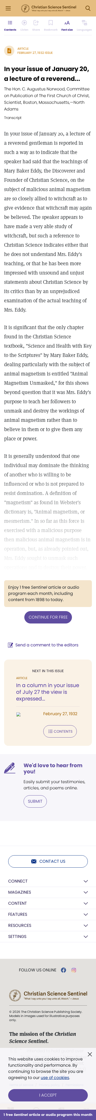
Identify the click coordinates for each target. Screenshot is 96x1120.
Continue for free (48, 617)
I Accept (48, 1095)
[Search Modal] (88, 8)
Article (23, 48)
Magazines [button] (19, 892)
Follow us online (37, 970)
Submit (35, 801)
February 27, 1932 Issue (35, 52)
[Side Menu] (8, 8)
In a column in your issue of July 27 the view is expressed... (47, 692)
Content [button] (17, 903)
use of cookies (55, 1078)
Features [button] (17, 914)
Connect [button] (18, 881)
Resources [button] (19, 925)
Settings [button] (17, 936)
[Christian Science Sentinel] (48, 8)
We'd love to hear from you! (53, 768)
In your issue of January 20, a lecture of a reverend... (46, 74)
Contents (63, 731)
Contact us (52, 861)
